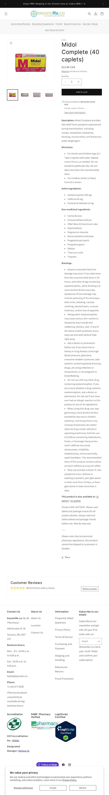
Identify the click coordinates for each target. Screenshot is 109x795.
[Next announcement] (103, 4)
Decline (82, 787)
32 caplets (75, 500)
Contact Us (37, 632)
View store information (74, 112)
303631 (15, 740)
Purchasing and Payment (63, 646)
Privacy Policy (62, 629)
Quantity (65, 76)
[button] (6, 14)
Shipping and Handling (62, 658)
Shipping (65, 71)
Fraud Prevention (64, 678)
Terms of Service (64, 636)
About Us (36, 618)
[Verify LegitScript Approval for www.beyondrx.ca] (65, 741)
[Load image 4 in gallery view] (49, 94)
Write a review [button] (90, 588)
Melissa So (23, 750)
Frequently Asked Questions (64, 620)
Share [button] (67, 557)
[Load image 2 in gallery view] (24, 94)
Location (36, 625)
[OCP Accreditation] (14, 731)
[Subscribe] (99, 641)
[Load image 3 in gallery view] (37, 94)
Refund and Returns (61, 669)
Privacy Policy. (69, 780)
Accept (53, 787)
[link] (45, 728)
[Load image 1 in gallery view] (12, 94)
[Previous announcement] (5, 4)
